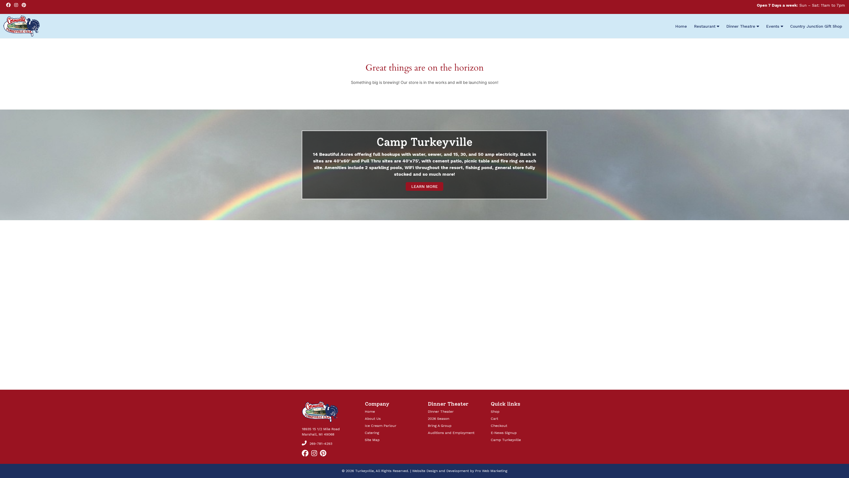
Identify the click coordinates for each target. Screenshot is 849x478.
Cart (494, 418)
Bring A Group (439, 426)
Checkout (499, 426)
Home (370, 411)
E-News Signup (504, 433)
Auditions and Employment (451, 433)
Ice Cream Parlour (380, 426)
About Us (373, 418)
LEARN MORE (424, 186)
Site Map (372, 440)
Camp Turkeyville (506, 440)
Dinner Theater (441, 411)
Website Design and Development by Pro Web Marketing (459, 471)
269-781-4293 (320, 443)
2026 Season (438, 418)
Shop (495, 411)
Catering (372, 433)
